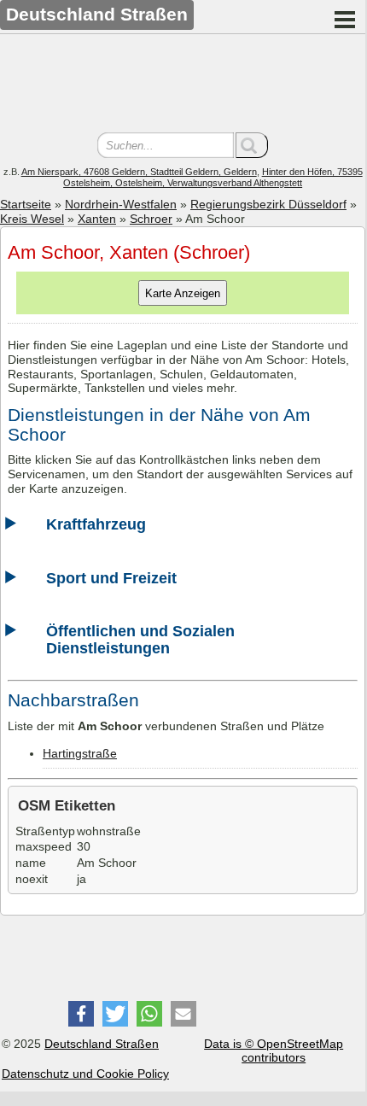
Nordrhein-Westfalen (121, 204)
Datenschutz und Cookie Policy (85, 1073)
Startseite (25, 204)
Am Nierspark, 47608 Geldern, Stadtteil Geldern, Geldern (139, 172)
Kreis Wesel (32, 218)
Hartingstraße (80, 753)
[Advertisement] (182, 85)
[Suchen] (252, 145)
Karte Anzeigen (182, 293)
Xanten (97, 218)
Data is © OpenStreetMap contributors (273, 1051)
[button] (81, 1014)
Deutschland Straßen (101, 1043)
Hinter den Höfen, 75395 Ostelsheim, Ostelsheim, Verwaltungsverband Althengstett (213, 177)
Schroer (151, 218)
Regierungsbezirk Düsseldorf (268, 204)
